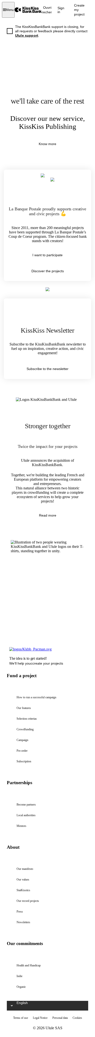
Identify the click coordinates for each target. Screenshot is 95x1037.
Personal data (60, 1018)
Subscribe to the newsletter (47, 369)
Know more (47, 144)
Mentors (21, 826)
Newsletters (23, 922)
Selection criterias (27, 718)
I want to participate (47, 255)
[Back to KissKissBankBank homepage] (28, 10)
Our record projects (28, 901)
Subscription (24, 761)
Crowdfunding (25, 729)
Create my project (79, 9)
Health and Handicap (29, 965)
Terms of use (20, 1018)
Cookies (77, 1018)
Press (20, 911)
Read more (47, 515)
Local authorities (26, 815)
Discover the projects (47, 271)
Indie (19, 976)
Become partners (26, 804)
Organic (21, 986)
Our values (23, 879)
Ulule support (26, 35)
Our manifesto (25, 869)
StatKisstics (23, 890)
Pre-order (22, 750)
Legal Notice (40, 1018)
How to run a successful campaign (36, 697)
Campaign (22, 740)
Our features (24, 708)
